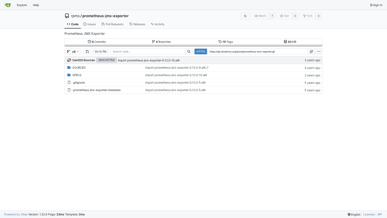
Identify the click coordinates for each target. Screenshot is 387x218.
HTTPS (201, 51)
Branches (163, 41)
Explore (22, 5)
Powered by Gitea (16, 214)
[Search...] (189, 51)
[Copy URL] (311, 51)
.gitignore (78, 82)
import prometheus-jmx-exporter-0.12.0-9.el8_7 (176, 67)
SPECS (76, 75)
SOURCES (79, 67)
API (380, 214)
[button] (87, 51)
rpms (75, 16)
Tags (228, 41)
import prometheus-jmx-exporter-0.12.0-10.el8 (149, 60)
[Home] (7, 5)
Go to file (100, 51)
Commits (99, 41)
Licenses (369, 214)
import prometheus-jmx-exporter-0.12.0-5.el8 (175, 82)
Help (36, 5)
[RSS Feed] (245, 16)
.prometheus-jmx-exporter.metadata (96, 90)
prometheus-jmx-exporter (105, 16)
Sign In (377, 5)
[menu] (318, 51)
